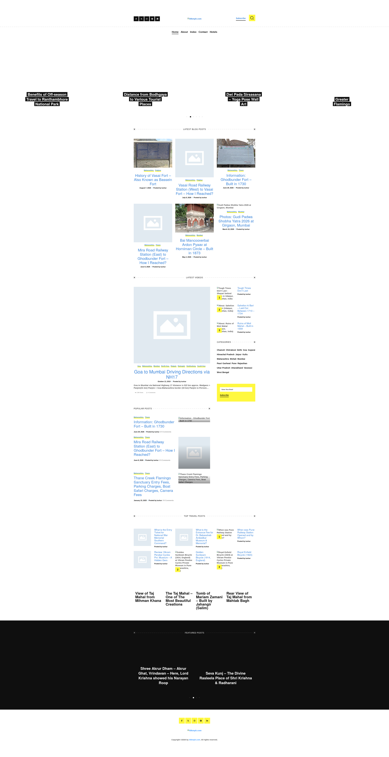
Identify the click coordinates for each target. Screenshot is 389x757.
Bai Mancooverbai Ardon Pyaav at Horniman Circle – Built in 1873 (194, 246)
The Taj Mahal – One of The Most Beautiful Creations (179, 598)
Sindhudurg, (191, 366)
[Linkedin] (157, 18)
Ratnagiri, (181, 366)
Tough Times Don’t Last (244, 289)
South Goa (201, 366)
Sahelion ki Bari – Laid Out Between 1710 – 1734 (245, 309)
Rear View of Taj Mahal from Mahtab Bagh (239, 596)
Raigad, (174, 366)
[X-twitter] (141, 18)
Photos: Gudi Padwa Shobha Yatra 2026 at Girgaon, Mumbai (236, 220)
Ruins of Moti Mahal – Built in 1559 (245, 326)
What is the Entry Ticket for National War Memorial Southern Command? (163, 536)
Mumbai (200, 235)
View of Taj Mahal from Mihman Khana (148, 596)
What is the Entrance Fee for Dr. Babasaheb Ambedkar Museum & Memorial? (204, 536)
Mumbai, (156, 366)
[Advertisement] (194, 4)
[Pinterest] (152, 18)
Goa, (139, 366)
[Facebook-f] (136, 18)
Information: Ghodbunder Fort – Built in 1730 (236, 179)
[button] (189, 697)
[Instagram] (146, 18)
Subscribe (241, 18)
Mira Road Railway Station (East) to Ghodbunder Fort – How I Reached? (153, 256)
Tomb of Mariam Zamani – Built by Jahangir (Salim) (209, 600)
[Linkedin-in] (207, 721)
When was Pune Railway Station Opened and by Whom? (245, 533)
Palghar (158, 170)
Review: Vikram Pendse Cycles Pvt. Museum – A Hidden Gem (163, 556)
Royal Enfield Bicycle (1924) (244, 553)
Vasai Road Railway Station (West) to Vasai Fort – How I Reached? (194, 189)
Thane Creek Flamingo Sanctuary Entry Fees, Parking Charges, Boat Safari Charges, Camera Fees (153, 486)
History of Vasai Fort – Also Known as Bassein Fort (153, 179)
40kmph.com (194, 740)
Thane (241, 170)
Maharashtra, (149, 170)
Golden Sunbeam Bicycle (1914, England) (203, 556)
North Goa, (165, 366)
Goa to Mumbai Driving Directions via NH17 (172, 374)
